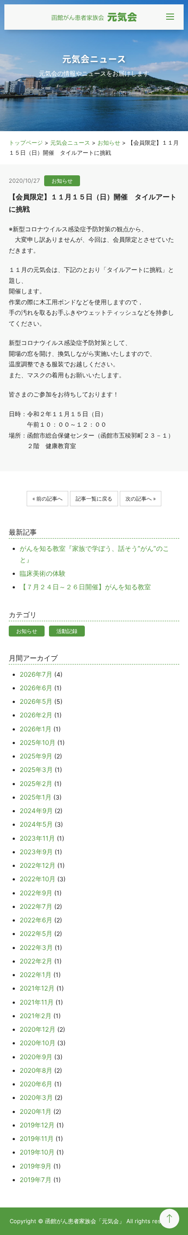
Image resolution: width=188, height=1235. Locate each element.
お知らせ (26, 631)
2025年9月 (36, 756)
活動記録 (66, 631)
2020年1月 (36, 1111)
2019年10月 (37, 1152)
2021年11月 (37, 1002)
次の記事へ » (140, 498)
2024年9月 (36, 811)
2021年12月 (37, 988)
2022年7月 (36, 906)
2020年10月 (38, 1043)
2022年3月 (36, 947)
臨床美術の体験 (43, 573)
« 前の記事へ (47, 498)
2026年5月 (36, 701)
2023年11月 (37, 838)
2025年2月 (36, 783)
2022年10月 (38, 879)
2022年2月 (36, 961)
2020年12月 (38, 1029)
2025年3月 (36, 769)
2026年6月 (36, 688)
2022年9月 (36, 893)
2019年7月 (36, 1180)
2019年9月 (36, 1166)
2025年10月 (38, 742)
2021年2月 (36, 1016)
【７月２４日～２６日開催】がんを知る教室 (85, 587)
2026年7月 (36, 674)
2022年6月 (36, 920)
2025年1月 (36, 797)
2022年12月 (38, 865)
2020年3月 (36, 1097)
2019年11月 (37, 1138)
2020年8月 (36, 1070)
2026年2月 (36, 715)
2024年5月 (36, 824)
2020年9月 (36, 1057)
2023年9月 (36, 852)
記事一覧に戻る (94, 498)
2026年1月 (36, 729)
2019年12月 (37, 1125)
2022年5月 (36, 933)
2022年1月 (36, 975)
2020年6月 (36, 1084)
